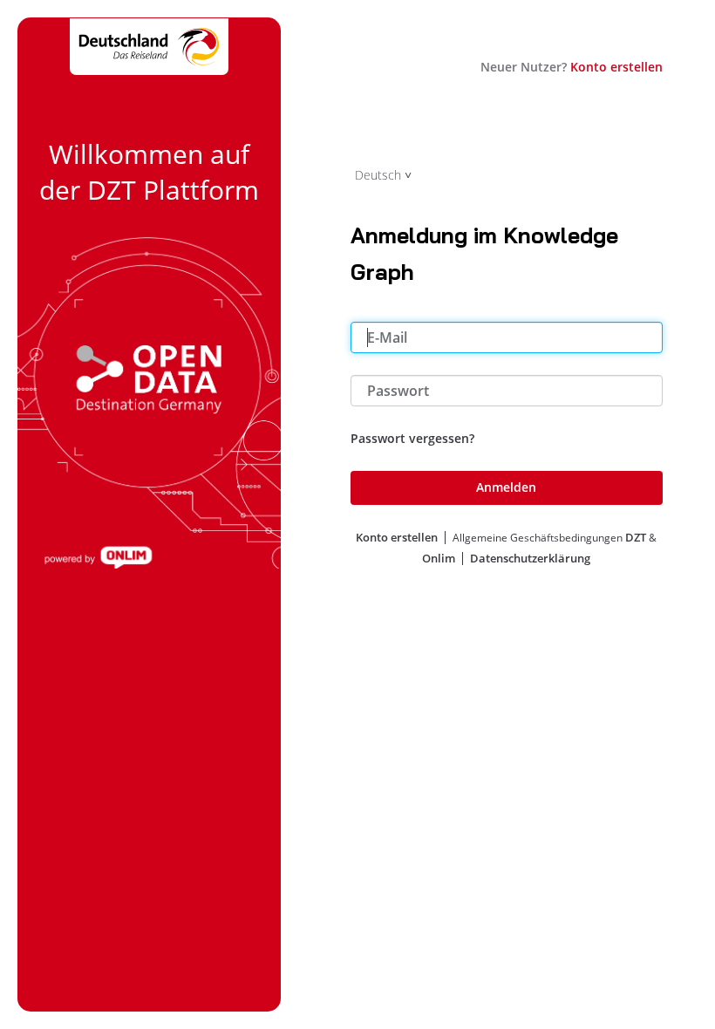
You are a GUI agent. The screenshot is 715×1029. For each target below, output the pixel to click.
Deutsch (378, 175)
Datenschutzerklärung (530, 558)
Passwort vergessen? (412, 438)
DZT (635, 537)
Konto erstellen (616, 66)
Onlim (438, 558)
